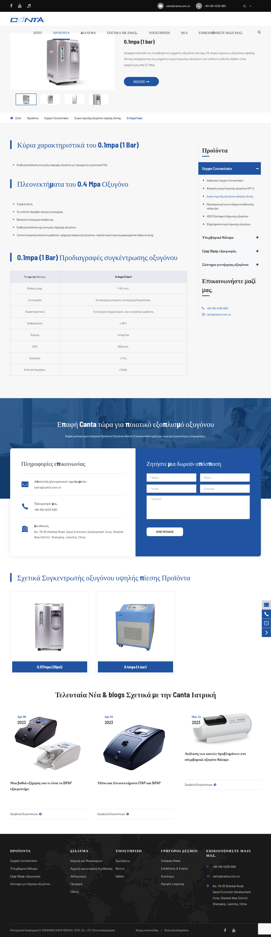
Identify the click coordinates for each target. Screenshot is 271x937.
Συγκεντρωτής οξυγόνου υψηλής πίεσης (97, 118)
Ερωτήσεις (123, 861)
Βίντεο (120, 868)
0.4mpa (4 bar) (135, 667)
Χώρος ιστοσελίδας (147, 930)
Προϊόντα (61, 33)
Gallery (120, 876)
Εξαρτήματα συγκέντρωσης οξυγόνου (228, 224)
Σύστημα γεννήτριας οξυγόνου (225, 264)
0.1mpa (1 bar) (134, 118)
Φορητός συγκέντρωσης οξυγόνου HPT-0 (230, 188)
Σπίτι (37, 33)
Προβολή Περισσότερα (24, 814)
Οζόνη (74, 891)
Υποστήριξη (159, 33)
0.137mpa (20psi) (49, 667)
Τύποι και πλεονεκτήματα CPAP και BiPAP (129, 783)
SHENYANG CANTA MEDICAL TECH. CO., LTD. (67, 930)
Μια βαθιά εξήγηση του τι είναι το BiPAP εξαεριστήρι (41, 786)
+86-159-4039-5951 (215, 6)
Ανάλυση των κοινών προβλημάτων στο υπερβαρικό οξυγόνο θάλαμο (215, 756)
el (244, 6)
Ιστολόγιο (167, 876)
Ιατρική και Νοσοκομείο (86, 861)
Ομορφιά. (76, 884)
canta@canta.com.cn (178, 6)
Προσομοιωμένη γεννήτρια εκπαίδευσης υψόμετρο (230, 206)
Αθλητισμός (78, 876)
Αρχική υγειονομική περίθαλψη (91, 868)
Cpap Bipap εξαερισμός (219, 251)
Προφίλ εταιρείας (172, 884)
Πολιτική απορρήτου (176, 930)
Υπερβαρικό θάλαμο (218, 237)
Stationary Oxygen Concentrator (225, 180)
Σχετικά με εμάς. (122, 33)
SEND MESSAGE (165, 531)
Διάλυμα (88, 33)
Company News (170, 861)
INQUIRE (139, 81)
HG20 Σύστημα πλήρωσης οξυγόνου (227, 216)
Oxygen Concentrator (56, 118)
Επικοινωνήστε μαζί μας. (221, 33)
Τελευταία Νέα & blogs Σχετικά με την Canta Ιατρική (135, 694)
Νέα (184, 33)
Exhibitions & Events (174, 868)
